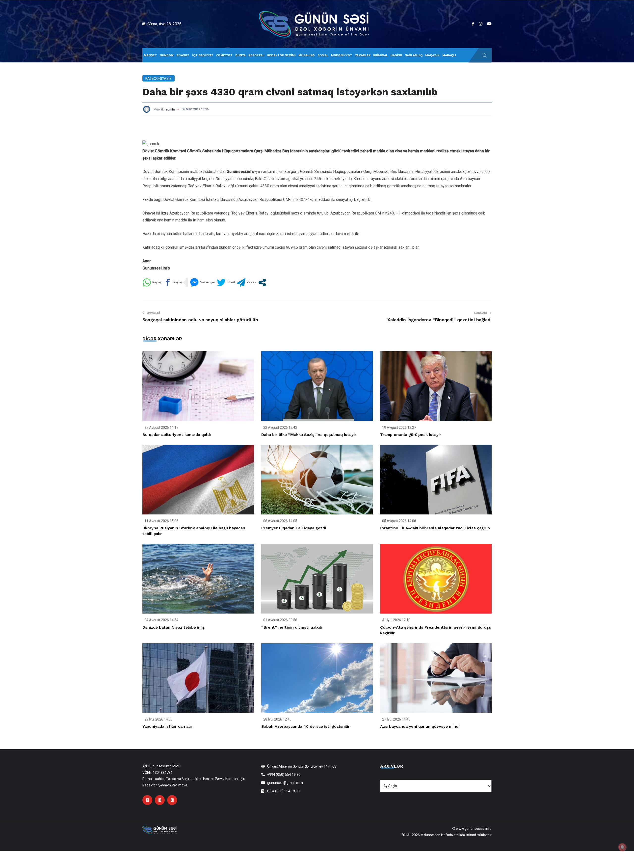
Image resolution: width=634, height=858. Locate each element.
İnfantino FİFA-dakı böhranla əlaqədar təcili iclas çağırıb (435, 528)
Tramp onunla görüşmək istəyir (410, 434)
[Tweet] (226, 282)
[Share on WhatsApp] (151, 282)
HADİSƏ (396, 55)
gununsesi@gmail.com (285, 783)
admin (170, 109)
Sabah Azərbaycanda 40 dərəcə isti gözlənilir (305, 726)
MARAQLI (449, 55)
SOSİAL (322, 55)
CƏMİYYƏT (224, 55)
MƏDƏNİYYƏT (341, 55)
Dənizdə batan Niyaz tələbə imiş (173, 627)
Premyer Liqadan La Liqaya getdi (293, 528)
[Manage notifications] (622, 847)
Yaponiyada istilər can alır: (167, 726)
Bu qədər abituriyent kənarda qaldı (176, 434)
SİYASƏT (182, 55)
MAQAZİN (432, 55)
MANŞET (150, 55)
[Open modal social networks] (262, 282)
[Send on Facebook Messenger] (202, 282)
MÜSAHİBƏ (306, 55)
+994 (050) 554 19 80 (283, 775)
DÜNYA (240, 55)
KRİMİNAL (380, 55)
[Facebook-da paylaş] (173, 282)
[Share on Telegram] (246, 282)
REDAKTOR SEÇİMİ (281, 55)
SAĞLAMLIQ (414, 55)
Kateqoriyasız (158, 78)
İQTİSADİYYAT (202, 55)
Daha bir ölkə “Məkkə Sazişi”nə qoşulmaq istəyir (308, 434)
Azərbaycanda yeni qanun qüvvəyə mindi (419, 726)
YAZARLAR (362, 55)
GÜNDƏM (167, 55)
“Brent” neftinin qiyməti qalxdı (291, 627)
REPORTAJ (256, 55)
